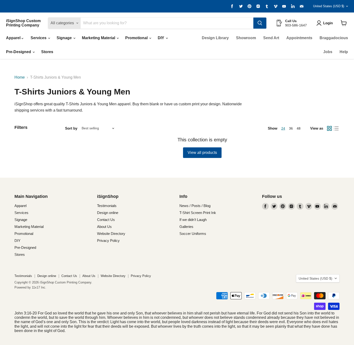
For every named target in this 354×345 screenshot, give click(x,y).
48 (299, 128)
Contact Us (106, 220)
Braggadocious (334, 38)
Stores (47, 52)
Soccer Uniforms (192, 234)
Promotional (137, 38)
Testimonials (107, 206)
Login (328, 23)
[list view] (336, 128)
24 (283, 128)
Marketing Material (99, 38)
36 (291, 128)
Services (39, 38)
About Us (104, 227)
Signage (65, 38)
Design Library (215, 38)
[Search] (259, 23)
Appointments (299, 38)
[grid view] (329, 128)
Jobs (327, 52)
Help (344, 52)
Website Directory (111, 234)
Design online (107, 213)
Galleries (186, 227)
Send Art (271, 38)
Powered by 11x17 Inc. (30, 287)
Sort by (71, 128)
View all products (202, 153)
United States (328, 6)
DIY (161, 38)
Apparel (13, 38)
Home (19, 77)
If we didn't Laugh (193, 220)
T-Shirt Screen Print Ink (197, 213)
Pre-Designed (19, 52)
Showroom (246, 38)
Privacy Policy (108, 240)
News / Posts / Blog (194, 206)
